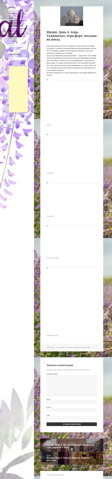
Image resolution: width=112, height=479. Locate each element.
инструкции (14, 20)
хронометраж (16, 33)
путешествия (16, 25)
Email (49, 407)
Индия (12, 13)
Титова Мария (61, 347)
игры (16, 18)
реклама (16, 28)
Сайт (48, 415)
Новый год (19, 13)
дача (18, 16)
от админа (11, 23)
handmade (19, 11)
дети (21, 16)
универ (11, 31)
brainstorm (12, 11)
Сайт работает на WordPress (55, 475)
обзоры (22, 20)
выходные (12, 16)
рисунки (23, 28)
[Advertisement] (18, 89)
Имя (49, 399)
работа (11, 29)
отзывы (16, 23)
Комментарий (52, 374)
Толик (19, 113)
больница (24, 13)
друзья (11, 18)
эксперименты (15, 36)
